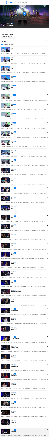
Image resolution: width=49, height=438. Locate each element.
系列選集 (6, 44)
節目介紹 (4, 41)
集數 (2, 44)
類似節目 (11, 44)
